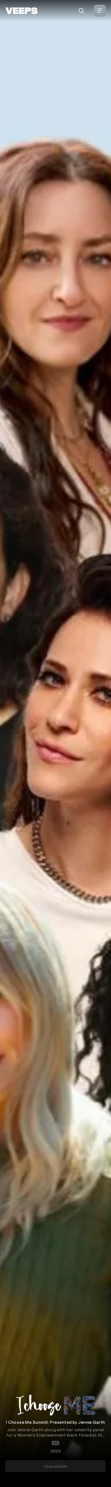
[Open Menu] (100, 11)
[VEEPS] (21, 11)
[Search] (81, 11)
